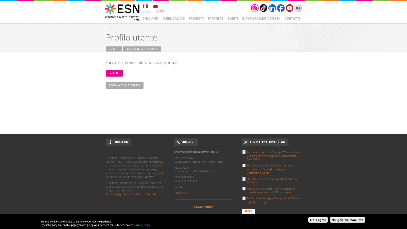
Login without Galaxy (124, 85)
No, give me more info (347, 220)
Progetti (196, 19)
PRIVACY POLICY (203, 206)
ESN (160, 161)
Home (110, 28)
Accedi (116, 48)
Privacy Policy (142, 225)
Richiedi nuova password (142, 48)
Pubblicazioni (173, 19)
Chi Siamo (150, 19)
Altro (248, 211)
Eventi (233, 19)
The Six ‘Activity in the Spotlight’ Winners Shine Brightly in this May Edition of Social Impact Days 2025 (273, 155)
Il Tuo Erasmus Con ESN (261, 19)
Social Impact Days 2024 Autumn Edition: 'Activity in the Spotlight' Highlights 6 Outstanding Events (270, 169)
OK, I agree (318, 220)
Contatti (292, 19)
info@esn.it (181, 193)
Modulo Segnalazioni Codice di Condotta (131, 194)
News (160, 11)
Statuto (178, 187)
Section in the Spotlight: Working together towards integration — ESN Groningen (271, 190)
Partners (215, 19)
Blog (147, 11)
